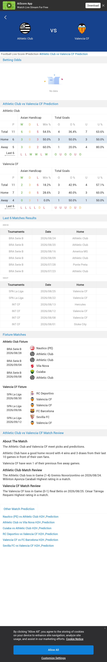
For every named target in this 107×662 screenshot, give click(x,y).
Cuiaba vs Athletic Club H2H (20, 528)
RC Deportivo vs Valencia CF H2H (23, 534)
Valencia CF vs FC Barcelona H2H (23, 540)
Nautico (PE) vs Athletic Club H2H (24, 516)
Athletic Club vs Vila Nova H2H (22, 522)
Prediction (52, 516)
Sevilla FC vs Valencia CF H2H (21, 545)
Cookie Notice (74, 639)
